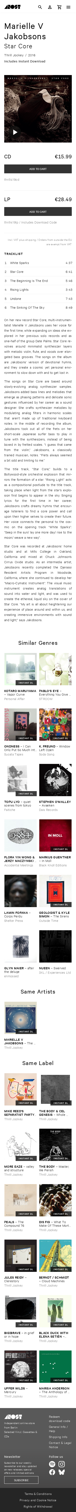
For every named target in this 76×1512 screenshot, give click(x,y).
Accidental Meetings (18, 865)
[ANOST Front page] (13, 8)
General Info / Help (58, 1428)
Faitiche (9, 810)
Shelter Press (13, 920)
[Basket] (59, 7)
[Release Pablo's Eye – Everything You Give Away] (55, 669)
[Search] (40, 7)
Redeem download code (59, 1418)
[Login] (50, 7)
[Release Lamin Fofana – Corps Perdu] (20, 891)
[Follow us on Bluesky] (61, 1472)
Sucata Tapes (13, 754)
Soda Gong (46, 754)
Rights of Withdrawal (38, 1506)
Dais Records (48, 810)
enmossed (11, 976)
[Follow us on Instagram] (61, 1464)
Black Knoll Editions (53, 865)
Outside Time (48, 920)
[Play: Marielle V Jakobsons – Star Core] (14, 132)
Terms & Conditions (38, 1494)
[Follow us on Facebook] (52, 1472)
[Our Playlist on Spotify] (52, 1464)
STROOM (45, 699)
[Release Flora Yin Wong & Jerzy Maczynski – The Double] (20, 835)
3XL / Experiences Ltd (55, 972)
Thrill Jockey (13, 1047)
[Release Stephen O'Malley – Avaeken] (55, 780)
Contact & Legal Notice (60, 1445)
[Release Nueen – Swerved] (55, 946)
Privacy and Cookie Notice (38, 1500)
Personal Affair (14, 699)
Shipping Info (58, 1437)
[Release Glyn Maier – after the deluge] (20, 946)
